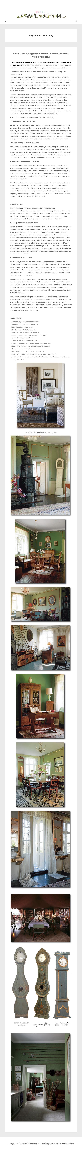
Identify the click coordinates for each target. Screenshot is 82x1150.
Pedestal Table (28, 330)
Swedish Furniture (41, 8)
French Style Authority (32, 143)
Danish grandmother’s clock (37, 357)
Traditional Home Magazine (46, 432)
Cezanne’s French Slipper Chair (34, 346)
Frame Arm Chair (29, 332)
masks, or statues (35, 267)
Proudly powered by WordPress (63, 1144)
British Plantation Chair (20, 327)
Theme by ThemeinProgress (42, 1144)
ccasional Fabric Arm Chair (37, 343)
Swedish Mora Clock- (39, 354)
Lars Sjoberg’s (50, 149)
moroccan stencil (36, 183)
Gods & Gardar (47, 65)
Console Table (37, 335)
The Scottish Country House (22, 351)
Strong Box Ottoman (26, 324)
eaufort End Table (22, 349)
